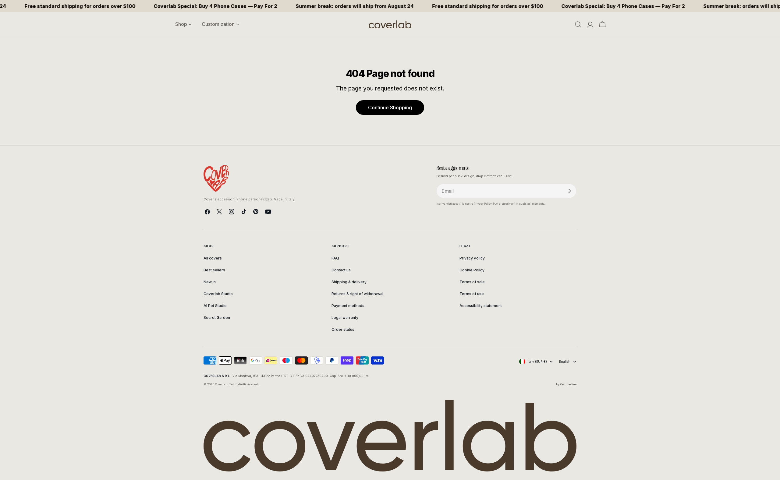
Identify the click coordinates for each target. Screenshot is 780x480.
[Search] (578, 24)
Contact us (341, 270)
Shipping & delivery (349, 282)
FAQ (335, 258)
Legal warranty (345, 317)
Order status (343, 329)
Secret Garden (217, 317)
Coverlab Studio (218, 293)
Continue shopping (390, 107)
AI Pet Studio (215, 305)
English (564, 361)
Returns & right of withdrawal (357, 293)
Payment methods (348, 305)
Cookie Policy (471, 270)
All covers (213, 258)
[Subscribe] (569, 191)
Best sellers (214, 270)
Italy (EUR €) (537, 361)
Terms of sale (472, 282)
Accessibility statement (480, 305)
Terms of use (471, 293)
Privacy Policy (472, 258)
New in (210, 282)
